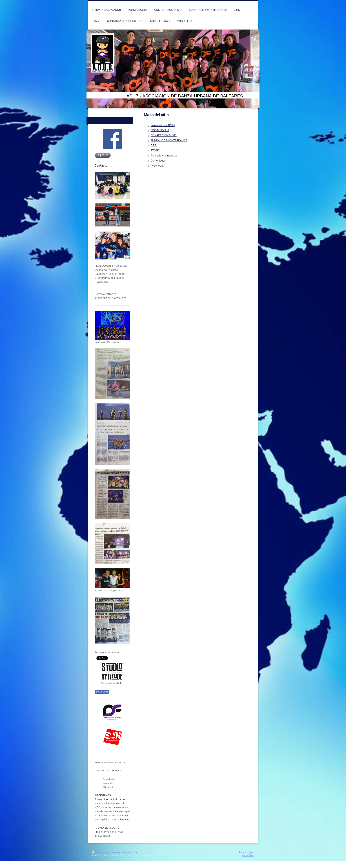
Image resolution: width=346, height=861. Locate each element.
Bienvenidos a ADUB (163, 125)
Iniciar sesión (246, 852)
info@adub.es (118, 298)
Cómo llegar (158, 160)
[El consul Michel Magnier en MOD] (112, 578)
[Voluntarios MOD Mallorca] (112, 325)
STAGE (155, 150)
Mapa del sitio (130, 852)
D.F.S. (154, 145)
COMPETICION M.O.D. (164, 135)
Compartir (103, 691)
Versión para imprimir (108, 852)
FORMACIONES (160, 130)
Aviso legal (157, 165)
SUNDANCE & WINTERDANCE (169, 140)
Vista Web (248, 855)
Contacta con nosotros (164, 155)
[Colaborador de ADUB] (112, 671)
